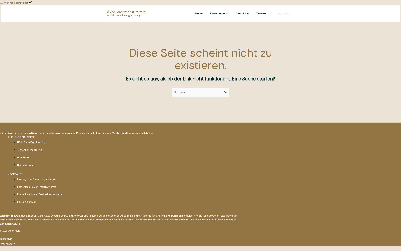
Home (199, 13)
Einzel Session (219, 13)
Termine (261, 13)
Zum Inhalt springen (14, 3)
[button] (283, 13)
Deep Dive (242, 13)
